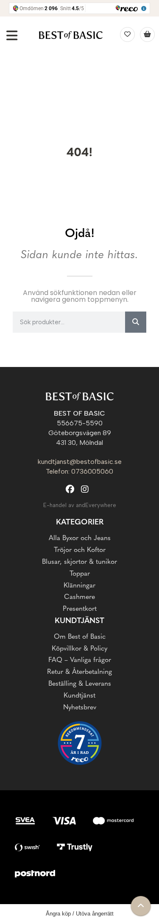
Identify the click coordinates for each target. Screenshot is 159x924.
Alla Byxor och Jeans (80, 538)
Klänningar (79, 585)
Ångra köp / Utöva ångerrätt (80, 913)
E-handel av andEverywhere (79, 505)
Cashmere (79, 597)
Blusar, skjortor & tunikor (79, 562)
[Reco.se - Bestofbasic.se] (79, 743)
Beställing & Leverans (79, 684)
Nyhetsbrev (79, 707)
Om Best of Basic (80, 637)
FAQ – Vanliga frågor (79, 660)
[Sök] (135, 322)
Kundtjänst (79, 695)
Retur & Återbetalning (79, 672)
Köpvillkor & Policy (79, 648)
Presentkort (80, 609)
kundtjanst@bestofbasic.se (80, 462)
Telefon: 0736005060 (79, 471)
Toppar (80, 574)
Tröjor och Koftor (80, 550)
